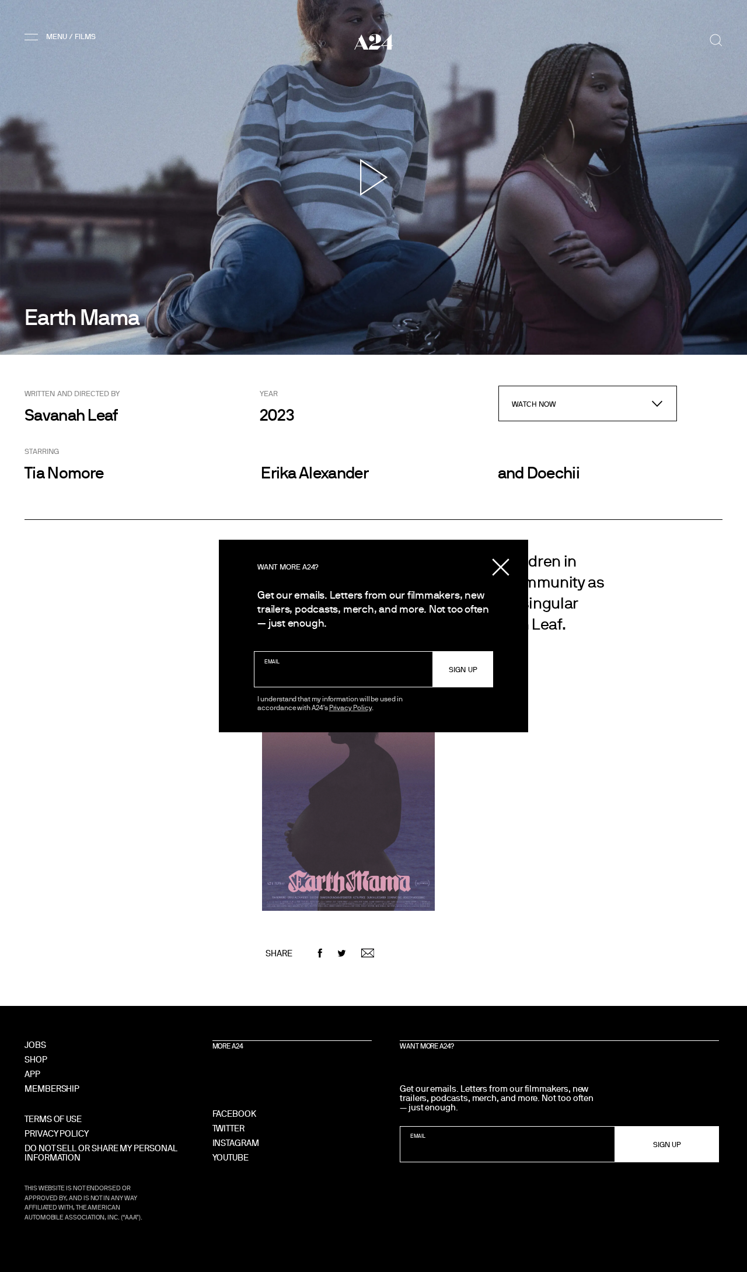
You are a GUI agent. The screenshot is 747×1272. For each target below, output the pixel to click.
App (32, 1074)
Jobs (35, 1045)
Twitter (228, 1128)
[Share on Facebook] (320, 953)
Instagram (235, 1143)
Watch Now (534, 403)
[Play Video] (374, 177)
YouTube (230, 1157)
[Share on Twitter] (341, 953)
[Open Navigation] (62, 36)
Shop (36, 1059)
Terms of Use (53, 1119)
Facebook (234, 1114)
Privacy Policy (350, 707)
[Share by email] (368, 953)
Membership (52, 1088)
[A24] (373, 42)
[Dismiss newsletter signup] (500, 567)
